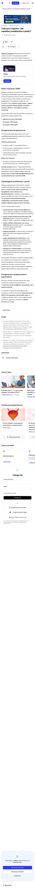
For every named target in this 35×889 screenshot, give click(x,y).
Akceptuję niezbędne (17, 871)
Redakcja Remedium (9, 35)
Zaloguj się (15, 3)
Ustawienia (17, 875)
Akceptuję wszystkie (17, 867)
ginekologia (6, 310)
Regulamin (23, 522)
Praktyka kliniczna (14, 25)
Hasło (6, 486)
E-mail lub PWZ (9, 479)
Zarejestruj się (22, 517)
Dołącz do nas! (25, 3)
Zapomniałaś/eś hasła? (10, 493)
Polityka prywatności (13, 522)
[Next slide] (33, 381)
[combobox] (17, 8)
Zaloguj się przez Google (18, 507)
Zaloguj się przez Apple (20, 512)
